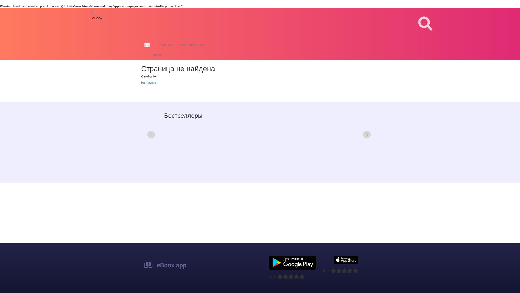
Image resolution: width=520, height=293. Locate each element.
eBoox (157, 55)
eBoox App (166, 44)
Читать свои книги (191, 44)
